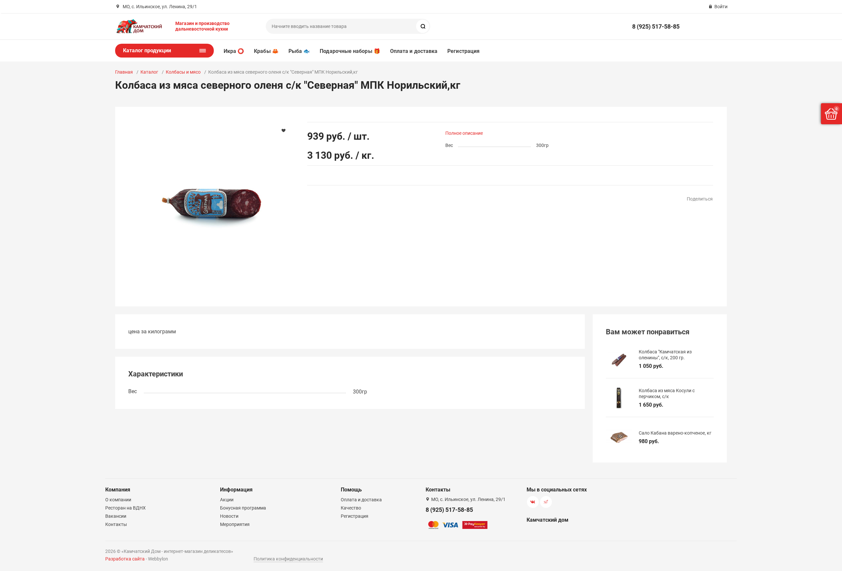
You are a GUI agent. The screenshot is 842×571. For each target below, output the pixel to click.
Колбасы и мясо (183, 72)
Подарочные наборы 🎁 (350, 51)
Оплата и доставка (413, 51)
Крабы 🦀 (266, 51)
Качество (351, 508)
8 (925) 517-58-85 (656, 26)
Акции (227, 499)
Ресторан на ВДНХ (125, 508)
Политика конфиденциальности (288, 558)
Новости (229, 516)
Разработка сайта (125, 558)
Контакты (116, 524)
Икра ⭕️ (234, 51)
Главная (124, 72)
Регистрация (463, 51)
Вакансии (115, 516)
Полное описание (464, 133)
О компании (118, 499)
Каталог (149, 72)
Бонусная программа (243, 508)
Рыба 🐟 (299, 51)
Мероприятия (235, 524)
